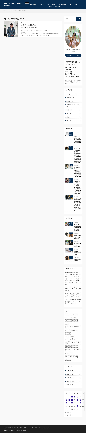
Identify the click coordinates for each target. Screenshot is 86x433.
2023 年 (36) (70, 381)
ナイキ (67, 315)
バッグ (42, 4)
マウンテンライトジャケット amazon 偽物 (77, 245)
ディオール (68, 333)
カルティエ (68, 359)
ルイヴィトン (68, 353)
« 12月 (67, 415)
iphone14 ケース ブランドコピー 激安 (77, 253)
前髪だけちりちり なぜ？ (77, 259)
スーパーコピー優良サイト (72, 76)
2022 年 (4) (70, 384)
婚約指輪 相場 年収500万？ (72, 346)
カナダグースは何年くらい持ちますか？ (73, 342)
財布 (76, 4)
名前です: (68, 49)
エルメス (67, 330)
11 (80, 399)
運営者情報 (33, 4)
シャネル (67, 317)
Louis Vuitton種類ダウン (28, 25)
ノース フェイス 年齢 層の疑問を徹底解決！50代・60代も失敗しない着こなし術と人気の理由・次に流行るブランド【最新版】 (77, 204)
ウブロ (67, 323)
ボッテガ (75, 339)
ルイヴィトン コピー (70, 71)
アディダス (68, 320)
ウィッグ (70, 97)
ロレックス (73, 317)
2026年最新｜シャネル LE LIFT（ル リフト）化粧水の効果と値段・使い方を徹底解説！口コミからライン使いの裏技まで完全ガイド (77, 187)
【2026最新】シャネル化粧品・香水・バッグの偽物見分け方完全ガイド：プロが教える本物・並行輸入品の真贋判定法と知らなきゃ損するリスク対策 (77, 155)
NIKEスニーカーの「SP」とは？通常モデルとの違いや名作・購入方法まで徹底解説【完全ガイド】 (77, 139)
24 (77, 406)
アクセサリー (62, 4)
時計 (53, 4)
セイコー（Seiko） (70, 336)
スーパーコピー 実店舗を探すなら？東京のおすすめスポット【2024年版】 (77, 227)
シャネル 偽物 (68, 73)
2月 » (71, 415)
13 (66, 403)
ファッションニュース (53, 6)
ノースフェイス (73, 315)
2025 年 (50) (70, 374)
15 (72, 403)
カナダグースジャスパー (71, 356)
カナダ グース (74, 330)
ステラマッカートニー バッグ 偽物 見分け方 (77, 237)
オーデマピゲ (68, 339)
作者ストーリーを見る (73, 55)
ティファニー (75, 320)
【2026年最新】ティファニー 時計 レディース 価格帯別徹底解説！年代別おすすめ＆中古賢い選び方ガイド (77, 172)
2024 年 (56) (70, 377)
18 (80, 403)
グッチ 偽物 (68, 69)
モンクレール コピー (70, 75)
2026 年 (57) (70, 370)
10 (77, 399)
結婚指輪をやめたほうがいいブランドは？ (73, 350)
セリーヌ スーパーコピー (71, 67)
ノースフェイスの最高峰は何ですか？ (73, 327)
